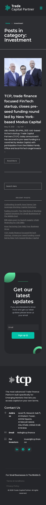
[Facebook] (23, 449)
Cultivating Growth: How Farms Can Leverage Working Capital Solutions (20, 205)
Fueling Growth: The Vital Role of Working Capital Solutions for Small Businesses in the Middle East (22, 213)
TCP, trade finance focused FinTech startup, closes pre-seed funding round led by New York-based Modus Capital (22, 235)
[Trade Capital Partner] (19, 8)
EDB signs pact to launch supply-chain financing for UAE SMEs (21, 221)
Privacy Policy (13, 486)
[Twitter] (29, 449)
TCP (22, 127)
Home (8, 23)
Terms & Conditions (15, 481)
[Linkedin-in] (16, 449)
